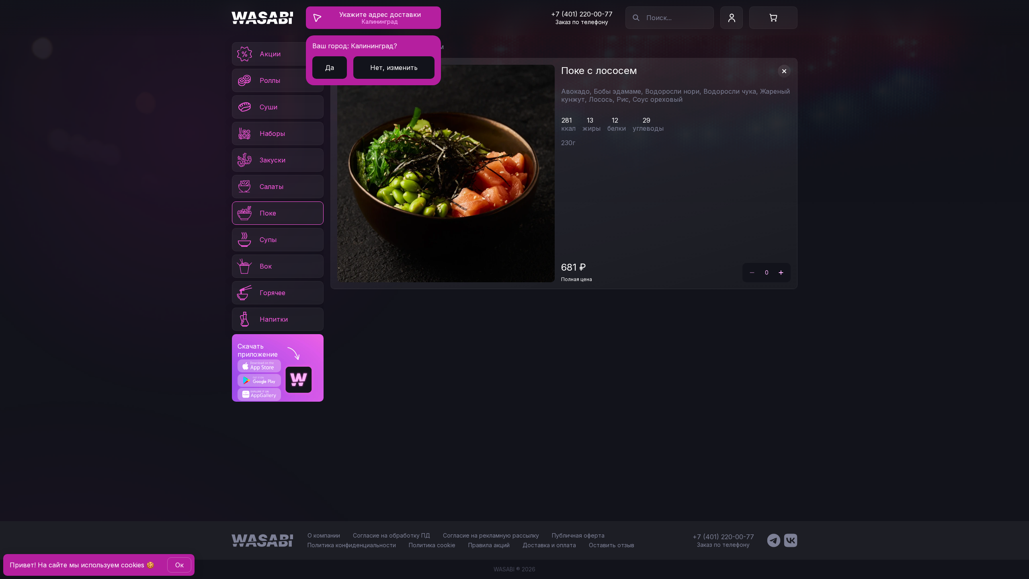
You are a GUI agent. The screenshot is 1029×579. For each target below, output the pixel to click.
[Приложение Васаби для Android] (259, 380)
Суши (268, 107)
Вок (266, 266)
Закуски (272, 160)
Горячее (272, 293)
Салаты (271, 187)
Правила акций (489, 545)
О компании (323, 535)
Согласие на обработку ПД (391, 535)
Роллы (270, 80)
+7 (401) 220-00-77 (582, 14)
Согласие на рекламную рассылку (491, 535)
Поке (268, 213)
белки (616, 128)
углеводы (648, 128)
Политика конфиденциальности (351, 545)
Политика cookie (432, 545)
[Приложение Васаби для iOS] (259, 365)
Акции (270, 54)
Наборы (272, 133)
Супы (268, 240)
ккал (568, 128)
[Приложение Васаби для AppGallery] (259, 394)
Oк (179, 565)
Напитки (274, 319)
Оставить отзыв (611, 545)
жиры (591, 128)
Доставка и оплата (549, 545)
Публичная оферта (578, 535)
